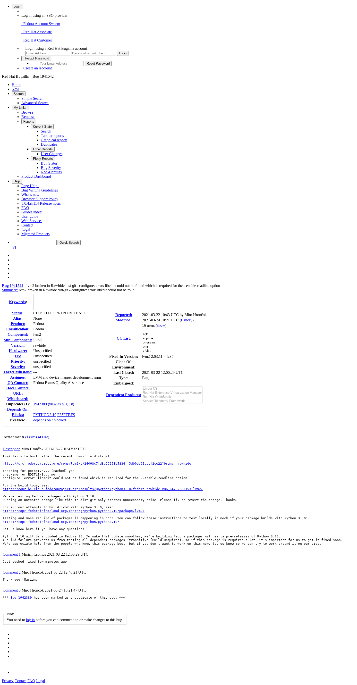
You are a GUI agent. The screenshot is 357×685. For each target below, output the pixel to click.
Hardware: (18, 351)
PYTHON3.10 (44, 415)
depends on (42, 420)
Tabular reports (52, 136)
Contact (27, 225)
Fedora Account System (40, 24)
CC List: (124, 338)
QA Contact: (18, 383)
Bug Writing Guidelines (39, 190)
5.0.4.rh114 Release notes (41, 203)
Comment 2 (12, 572)
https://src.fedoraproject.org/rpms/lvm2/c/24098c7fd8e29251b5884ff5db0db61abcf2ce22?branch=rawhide (97, 463)
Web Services (31, 221)
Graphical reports (54, 140)
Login (17, 6)
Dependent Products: (123, 395)
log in (30, 620)
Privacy (8, 681)
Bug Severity (51, 168)
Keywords (17, 302)
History (186, 320)
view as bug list (61, 404)
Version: (18, 345)
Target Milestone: (17, 372)
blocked (60, 420)
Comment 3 (12, 590)
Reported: (123, 315)
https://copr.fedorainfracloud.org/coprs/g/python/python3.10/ (61, 522)
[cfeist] (149, 351)
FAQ (25, 208)
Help (17, 181)
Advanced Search (35, 103)
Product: (18, 324)
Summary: (10, 290)
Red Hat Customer (36, 40)
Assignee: (18, 377)
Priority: (18, 361)
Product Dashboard (36, 176)
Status (17, 313)
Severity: (18, 367)
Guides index (31, 212)
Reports (28, 121)
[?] (14, 247)
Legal (25, 229)
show (161, 325)
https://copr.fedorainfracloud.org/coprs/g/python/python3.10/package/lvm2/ (73, 511)
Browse (27, 112)
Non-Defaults (51, 172)
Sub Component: (18, 340)
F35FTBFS (66, 415)
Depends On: (18, 409)
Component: (18, 334)
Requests (28, 117)
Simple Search (32, 98)
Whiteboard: (17, 399)
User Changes (51, 154)
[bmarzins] (149, 343)
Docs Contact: (18, 388)
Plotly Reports (43, 158)
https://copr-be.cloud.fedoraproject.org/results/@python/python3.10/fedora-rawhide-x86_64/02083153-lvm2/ (103, 489)
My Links (20, 107)
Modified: (124, 320)
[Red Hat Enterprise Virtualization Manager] (172, 393)
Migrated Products (35, 234)
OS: (18, 356)
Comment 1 (12, 554)
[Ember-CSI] (172, 389)
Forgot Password (36, 58)
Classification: (17, 329)
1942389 (40, 404)
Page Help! (30, 186)
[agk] (149, 334)
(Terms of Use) (37, 437)
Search (19, 94)
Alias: (18, 318)
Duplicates (49, 144)
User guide (29, 216)
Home (16, 85)
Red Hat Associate (36, 32)
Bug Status (49, 163)
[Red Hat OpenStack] (172, 397)
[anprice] (149, 338)
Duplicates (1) (17, 404)
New (15, 89)
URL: (18, 393)
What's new (30, 194)
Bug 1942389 (21, 597)
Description (11, 449)
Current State (42, 126)
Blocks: (18, 415)
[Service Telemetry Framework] (172, 401)
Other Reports (43, 149)
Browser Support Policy (39, 199)
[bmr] (149, 347)
